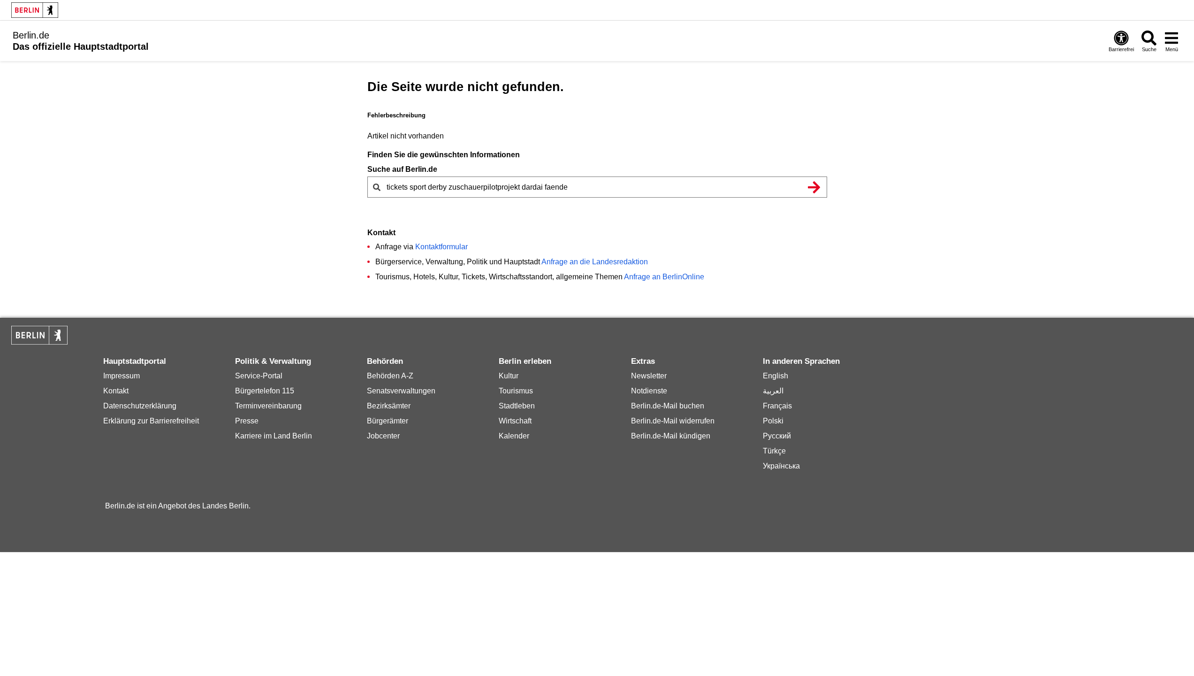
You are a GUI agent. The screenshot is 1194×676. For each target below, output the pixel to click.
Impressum (121, 376)
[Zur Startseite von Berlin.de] (39, 342)
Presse (247, 421)
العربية (773, 391)
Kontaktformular (441, 247)
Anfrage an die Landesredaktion (594, 262)
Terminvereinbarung (268, 406)
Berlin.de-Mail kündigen (670, 436)
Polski (773, 421)
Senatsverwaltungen (401, 391)
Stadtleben (517, 406)
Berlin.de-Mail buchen (667, 406)
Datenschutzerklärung (139, 406)
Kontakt (116, 391)
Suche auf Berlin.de (402, 169)
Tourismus (516, 391)
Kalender (514, 436)
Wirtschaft (515, 421)
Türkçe (774, 451)
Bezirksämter (389, 406)
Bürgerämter (387, 421)
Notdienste (649, 391)
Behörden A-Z (390, 376)
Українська (781, 466)
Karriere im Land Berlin (273, 436)
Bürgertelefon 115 (264, 391)
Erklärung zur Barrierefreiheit (151, 421)
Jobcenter (383, 436)
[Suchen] (814, 187)
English (775, 376)
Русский (777, 436)
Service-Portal (258, 376)
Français (777, 406)
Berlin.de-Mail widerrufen (673, 421)
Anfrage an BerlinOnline (664, 277)
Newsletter (649, 376)
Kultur (508, 376)
